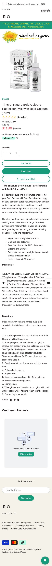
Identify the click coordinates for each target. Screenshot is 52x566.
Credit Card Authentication (23, 528)
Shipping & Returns (24, 525)
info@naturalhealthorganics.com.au (22, 4)
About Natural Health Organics (16, 522)
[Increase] (16, 153)
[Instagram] (8, 16)
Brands (5, 99)
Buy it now (26, 171)
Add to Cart (26, 163)
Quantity (6, 148)
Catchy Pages (19, 552)
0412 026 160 (9, 513)
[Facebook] (4, 16)
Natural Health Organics (30, 549)
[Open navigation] (4, 4)
